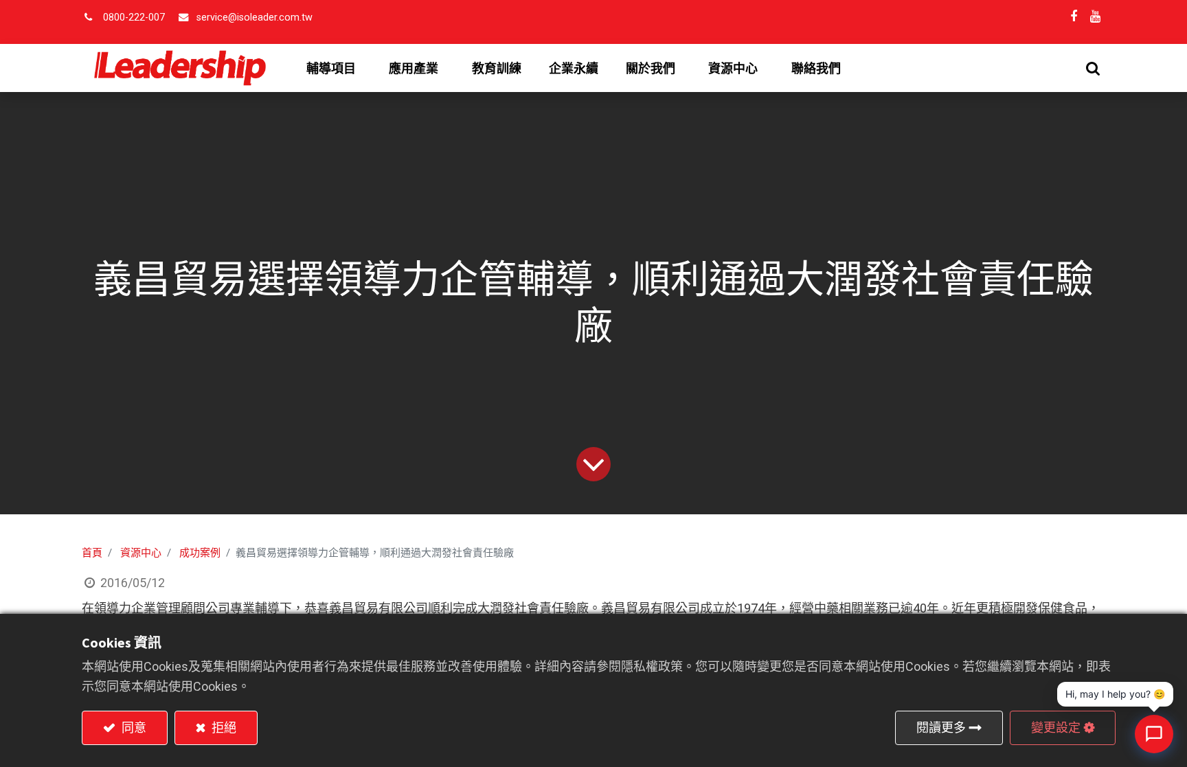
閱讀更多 (941, 727)
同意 (132, 727)
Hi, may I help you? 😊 (1115, 694)
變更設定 (1056, 727)
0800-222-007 (134, 17)
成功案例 (200, 553)
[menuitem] (497, 68)
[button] (1093, 68)
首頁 (92, 553)
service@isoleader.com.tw (254, 17)
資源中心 (140, 553)
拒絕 (222, 727)
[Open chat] (1154, 734)
